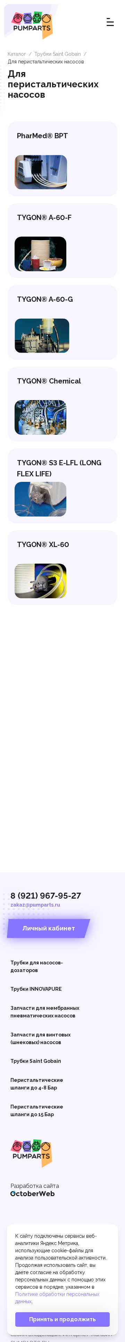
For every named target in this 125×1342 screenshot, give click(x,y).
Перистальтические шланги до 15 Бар (36, 1110)
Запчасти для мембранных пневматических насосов (44, 1011)
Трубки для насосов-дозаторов (36, 966)
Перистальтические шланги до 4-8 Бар (36, 1084)
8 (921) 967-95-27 (45, 896)
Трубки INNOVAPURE (36, 989)
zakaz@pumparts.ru (35, 905)
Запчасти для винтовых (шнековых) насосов (40, 1038)
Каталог (17, 54)
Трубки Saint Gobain (57, 54)
